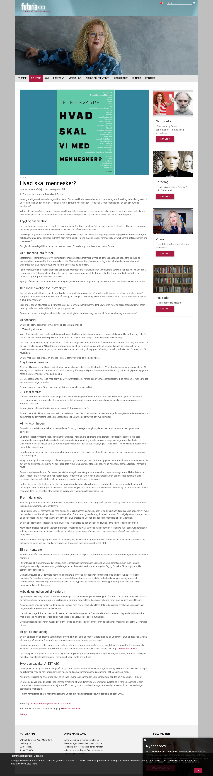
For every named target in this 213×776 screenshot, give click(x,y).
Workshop (75, 78)
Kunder (136, 78)
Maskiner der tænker (127, 648)
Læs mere (165, 139)
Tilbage (23, 714)
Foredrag (58, 78)
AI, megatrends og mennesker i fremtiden (50, 703)
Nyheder (36, 78)
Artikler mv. (121, 78)
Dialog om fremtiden (97, 78)
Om (47, 78)
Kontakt (150, 78)
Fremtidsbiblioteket (71, 708)
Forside (22, 78)
